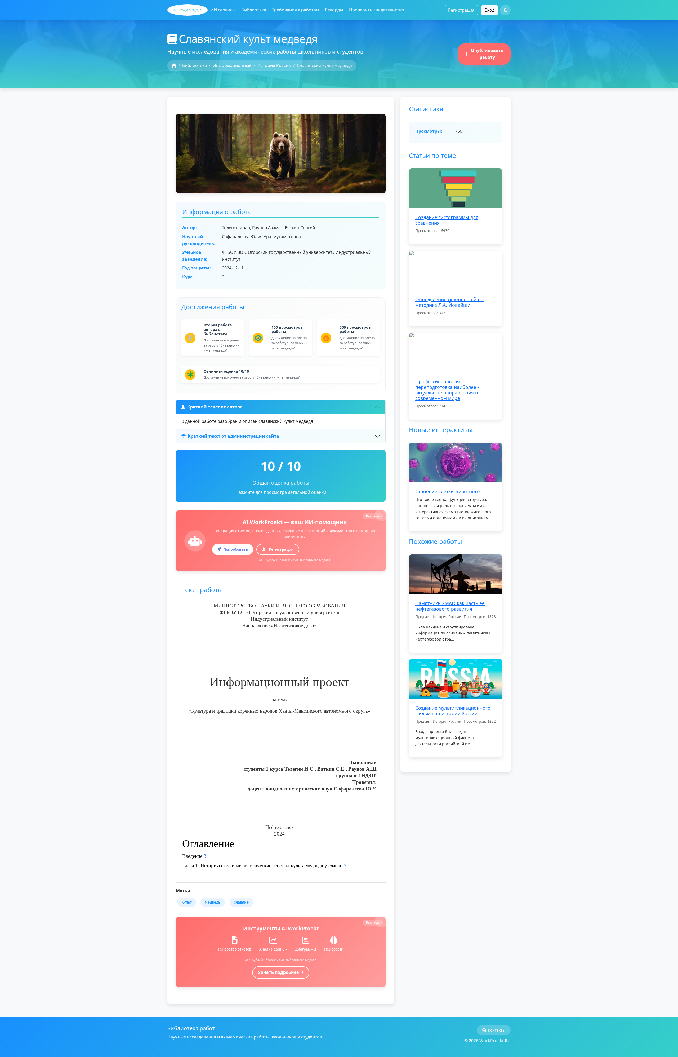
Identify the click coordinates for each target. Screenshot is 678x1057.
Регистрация (461, 10)
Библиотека (254, 10)
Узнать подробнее (279, 972)
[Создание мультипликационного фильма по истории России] (455, 678)
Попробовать (235, 549)
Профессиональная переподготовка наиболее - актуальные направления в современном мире (447, 389)
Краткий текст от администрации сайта (233, 436)
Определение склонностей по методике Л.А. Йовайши (449, 302)
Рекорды (334, 10)
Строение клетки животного (447, 491)
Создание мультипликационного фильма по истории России (452, 711)
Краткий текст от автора (215, 407)
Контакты (496, 1030)
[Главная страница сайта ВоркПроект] (187, 10)
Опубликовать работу (487, 53)
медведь (213, 902)
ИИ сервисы (223, 10)
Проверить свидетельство (376, 10)
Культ (186, 902)
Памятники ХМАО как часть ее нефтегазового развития (450, 606)
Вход (489, 10)
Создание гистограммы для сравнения (446, 220)
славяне (241, 902)
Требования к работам (295, 10)
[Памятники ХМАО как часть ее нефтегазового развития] (455, 574)
